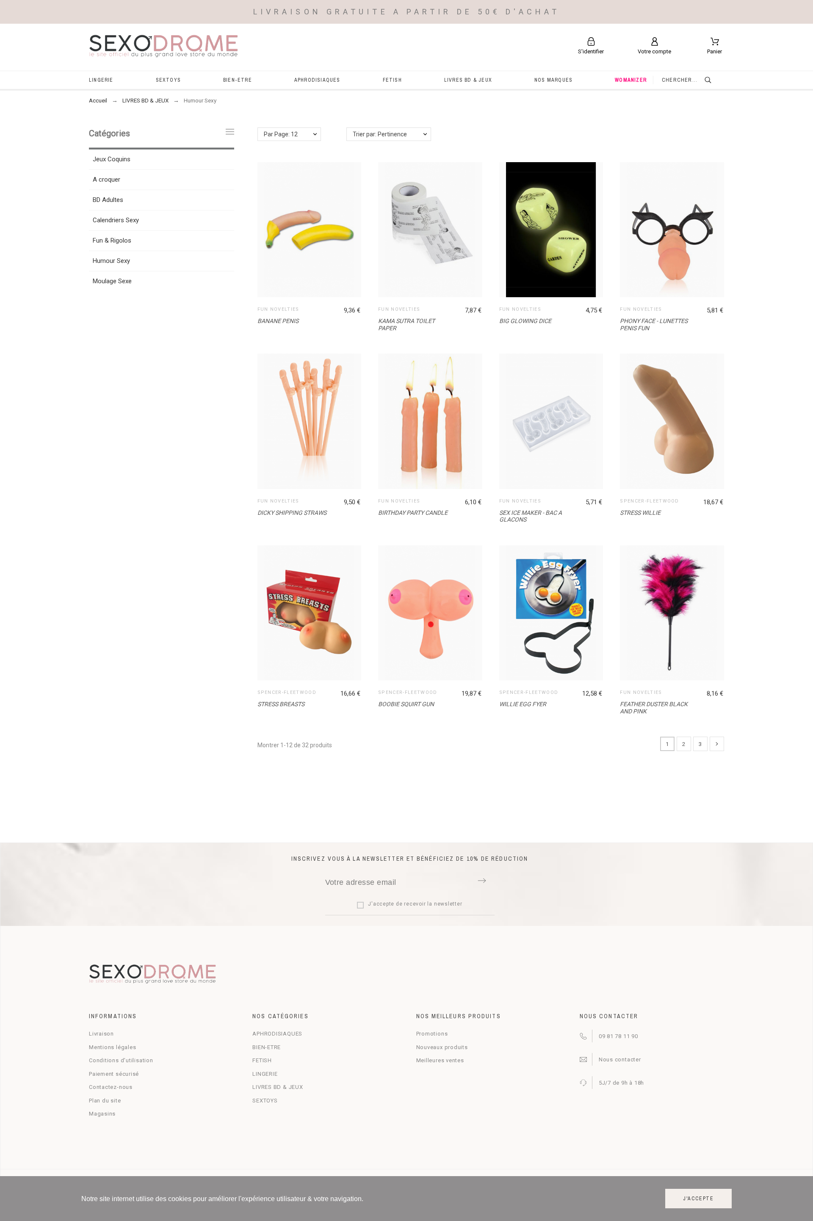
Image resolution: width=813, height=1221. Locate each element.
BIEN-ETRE (266, 1047)
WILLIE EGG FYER (522, 704)
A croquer (106, 179)
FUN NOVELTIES (278, 309)
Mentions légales (112, 1047)
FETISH (262, 1060)
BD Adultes (108, 200)
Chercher (713, 80)
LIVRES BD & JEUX (277, 1087)
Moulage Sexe (112, 281)
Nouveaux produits (442, 1047)
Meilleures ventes (440, 1060)
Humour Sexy (111, 261)
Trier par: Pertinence (380, 134)
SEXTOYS (264, 1100)
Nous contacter (620, 1059)
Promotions (432, 1033)
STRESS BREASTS (280, 704)
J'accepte (698, 1198)
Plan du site (105, 1100)
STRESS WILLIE (640, 512)
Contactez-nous (111, 1087)
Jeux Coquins (111, 159)
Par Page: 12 (281, 134)
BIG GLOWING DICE (525, 321)
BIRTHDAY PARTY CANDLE (413, 512)
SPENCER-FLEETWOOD (649, 501)
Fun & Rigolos (112, 240)
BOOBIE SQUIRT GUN (406, 704)
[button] (432, 229)
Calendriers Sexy (116, 220)
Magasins (102, 1114)
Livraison (101, 1033)
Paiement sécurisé (114, 1074)
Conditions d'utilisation (121, 1060)
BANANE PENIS (278, 321)
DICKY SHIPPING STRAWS (291, 512)
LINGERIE (264, 1074)
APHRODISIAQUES (277, 1033)
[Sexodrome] (163, 47)
